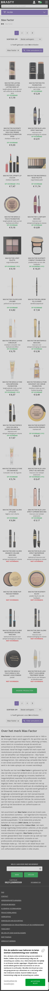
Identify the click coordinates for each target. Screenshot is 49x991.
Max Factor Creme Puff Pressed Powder (12, 593)
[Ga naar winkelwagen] (39, 2)
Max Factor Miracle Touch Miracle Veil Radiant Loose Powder (12, 673)
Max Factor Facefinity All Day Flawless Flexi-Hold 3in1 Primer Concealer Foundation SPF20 (12, 132)
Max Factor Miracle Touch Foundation (12, 218)
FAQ (2, 892)
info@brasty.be (36, 882)
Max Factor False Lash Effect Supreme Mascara (36, 511)
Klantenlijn (13, 881)
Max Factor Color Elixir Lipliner (12, 300)
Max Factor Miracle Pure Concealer (12, 342)
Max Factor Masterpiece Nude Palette (36, 177)
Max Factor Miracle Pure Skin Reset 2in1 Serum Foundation (37, 384)
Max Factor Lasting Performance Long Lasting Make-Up (12, 85)
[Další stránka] (32, 33)
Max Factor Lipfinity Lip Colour (12, 177)
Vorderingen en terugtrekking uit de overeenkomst (22, 925)
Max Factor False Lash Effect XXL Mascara (37, 470)
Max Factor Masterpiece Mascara (36, 342)
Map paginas (6, 937)
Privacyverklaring (8, 913)
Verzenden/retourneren (11, 900)
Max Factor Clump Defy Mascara (37, 218)
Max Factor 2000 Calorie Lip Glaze (12, 511)
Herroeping (6, 917)
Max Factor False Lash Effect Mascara (37, 129)
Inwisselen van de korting (12, 921)
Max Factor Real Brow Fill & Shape (37, 300)
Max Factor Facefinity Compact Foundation (36, 259)
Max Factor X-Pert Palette (12, 259)
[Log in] (34, 2)
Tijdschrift (5, 929)
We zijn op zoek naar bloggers (13, 933)
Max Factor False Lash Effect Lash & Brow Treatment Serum (37, 673)
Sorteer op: (12, 39)
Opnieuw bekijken (8, 904)
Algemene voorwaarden (11, 909)
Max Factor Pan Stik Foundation (37, 84)
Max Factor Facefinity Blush (36, 593)
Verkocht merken (8, 941)
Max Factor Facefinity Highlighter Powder (36, 426)
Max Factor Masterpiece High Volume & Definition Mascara (12, 427)
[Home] (2, 24)
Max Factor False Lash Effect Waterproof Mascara (37, 553)
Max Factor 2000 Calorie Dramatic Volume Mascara (12, 553)
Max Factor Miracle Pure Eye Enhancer (12, 470)
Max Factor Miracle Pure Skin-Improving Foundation (12, 384)
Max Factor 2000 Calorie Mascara (36, 632)
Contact (4, 896)
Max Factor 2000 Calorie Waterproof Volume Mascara (12, 633)
